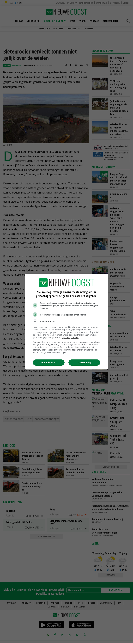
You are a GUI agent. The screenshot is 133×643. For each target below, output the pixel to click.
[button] (66, 321)
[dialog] (66, 322)
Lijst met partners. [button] (70, 337)
